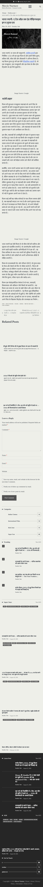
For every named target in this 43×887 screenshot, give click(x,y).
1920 (11, 819)
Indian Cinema (24, 514)
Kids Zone (24, 527)
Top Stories (5, 305)
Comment (5, 430)
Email (4, 463)
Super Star (24, 534)
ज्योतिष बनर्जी (30, 53)
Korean (5, 819)
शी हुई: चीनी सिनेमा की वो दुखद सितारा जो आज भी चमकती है (20, 346)
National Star (22, 643)
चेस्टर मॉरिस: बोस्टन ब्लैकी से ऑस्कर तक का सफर (15, 747)
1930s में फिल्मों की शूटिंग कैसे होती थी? (14, 376)
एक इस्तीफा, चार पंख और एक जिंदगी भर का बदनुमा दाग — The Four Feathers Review (27, 576)
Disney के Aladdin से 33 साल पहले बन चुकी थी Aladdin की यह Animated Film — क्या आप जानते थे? (27, 778)
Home (27, 881)
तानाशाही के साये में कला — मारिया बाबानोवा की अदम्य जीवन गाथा (19, 636)
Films (16, 303)
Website (4, 471)
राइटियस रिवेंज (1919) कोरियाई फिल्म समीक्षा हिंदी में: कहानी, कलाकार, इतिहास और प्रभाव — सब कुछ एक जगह (21, 850)
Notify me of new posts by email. (14, 491)
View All (38, 542)
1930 (3, 303)
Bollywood (9, 303)
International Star (13, 606)
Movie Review (29, 303)
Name (4, 455)
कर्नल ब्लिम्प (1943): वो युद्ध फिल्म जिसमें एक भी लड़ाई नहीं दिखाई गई (26, 764)
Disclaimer (19, 884)
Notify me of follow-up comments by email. (17, 487)
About (32, 881)
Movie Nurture (10, 5)
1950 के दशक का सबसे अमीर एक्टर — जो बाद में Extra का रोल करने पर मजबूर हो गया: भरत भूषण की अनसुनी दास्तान (21, 673)
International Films (24, 521)
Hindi (21, 303)
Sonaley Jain (16, 26)
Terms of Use (28, 884)
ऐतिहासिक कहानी (28, 61)
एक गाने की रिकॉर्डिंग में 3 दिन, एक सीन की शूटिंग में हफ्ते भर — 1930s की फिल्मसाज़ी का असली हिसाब (27, 550)
